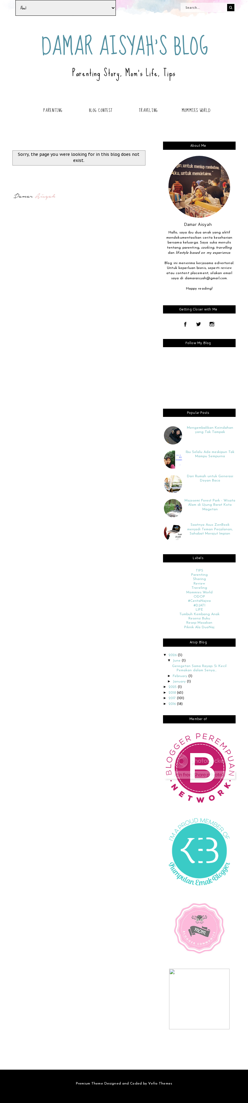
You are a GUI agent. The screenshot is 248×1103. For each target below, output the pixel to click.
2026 (173, 655)
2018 (172, 693)
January (180, 681)
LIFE (199, 610)
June (177, 660)
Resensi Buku (199, 618)
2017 (172, 698)
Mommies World (196, 110)
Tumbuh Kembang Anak (199, 614)
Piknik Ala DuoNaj (199, 627)
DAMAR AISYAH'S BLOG (124, 46)
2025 (173, 687)
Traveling (148, 110)
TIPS (199, 570)
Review (199, 583)
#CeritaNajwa (199, 601)
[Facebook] (185, 325)
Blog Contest (101, 110)
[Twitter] (198, 325)
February (180, 676)
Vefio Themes (160, 1083)
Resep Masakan (199, 623)
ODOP (199, 596)
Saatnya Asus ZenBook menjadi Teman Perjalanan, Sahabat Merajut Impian (210, 529)
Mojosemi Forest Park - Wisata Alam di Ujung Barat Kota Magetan (209, 505)
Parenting (53, 110)
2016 (172, 704)
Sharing (199, 579)
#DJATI (199, 605)
